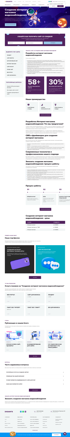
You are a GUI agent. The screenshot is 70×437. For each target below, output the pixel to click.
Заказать (20, 419)
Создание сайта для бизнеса (21, 29)
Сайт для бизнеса (11, 75)
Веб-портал (10, 72)
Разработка (22, 427)
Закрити (53, 6)
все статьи (35, 356)
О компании (19, 1)
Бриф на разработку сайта (9, 427)
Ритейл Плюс (45, 425)
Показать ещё (35, 430)
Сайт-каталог (10, 66)
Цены (48, 4)
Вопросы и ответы (28, 1)
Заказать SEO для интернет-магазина (13, 87)
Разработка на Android (58, 422)
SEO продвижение (25, 4)
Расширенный (45, 421)
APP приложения (16, 4)
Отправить (53, 42)
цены (20, 421)
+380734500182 (39, 411)
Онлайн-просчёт (41, 4)
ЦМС (32, 425)
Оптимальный (45, 419)
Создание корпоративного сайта (13, 93)
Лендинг (9, 55)
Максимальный (45, 427)
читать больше (35, 390)
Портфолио (34, 4)
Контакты (39, 1)
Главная (15, 1)
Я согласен (56, 434)
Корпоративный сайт (12, 60)
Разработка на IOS (58, 424)
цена (22, 425)
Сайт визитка (10, 58)
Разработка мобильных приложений (58, 420)
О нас (5, 419)
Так (60, 6)
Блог (23, 1)
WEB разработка (8, 4)
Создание (34, 427)
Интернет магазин (11, 63)
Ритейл (44, 423)
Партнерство (34, 1)
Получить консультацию (45, 209)
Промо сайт (10, 69)
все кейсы (35, 277)
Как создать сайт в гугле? (12, 90)
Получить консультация (10, 24)
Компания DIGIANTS (7, 29)
